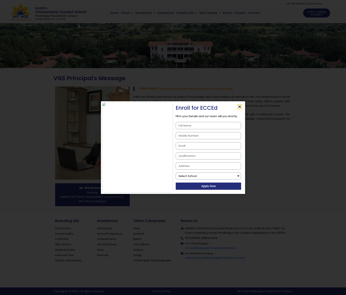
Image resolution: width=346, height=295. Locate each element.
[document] (173, 147)
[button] (239, 106)
